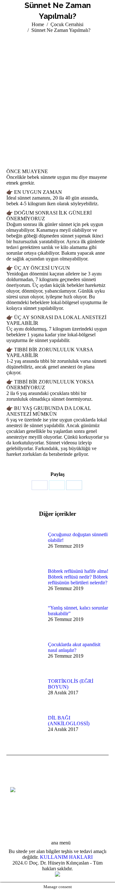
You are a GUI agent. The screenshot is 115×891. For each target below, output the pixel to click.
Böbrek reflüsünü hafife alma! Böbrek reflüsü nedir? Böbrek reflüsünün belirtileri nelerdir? (78, 576)
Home (38, 24)
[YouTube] (15, 808)
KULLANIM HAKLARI (66, 857)
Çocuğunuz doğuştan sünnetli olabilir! (78, 537)
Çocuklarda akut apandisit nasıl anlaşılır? (74, 647)
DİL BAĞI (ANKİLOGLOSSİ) (68, 720)
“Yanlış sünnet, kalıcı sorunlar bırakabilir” (78, 610)
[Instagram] (24, 808)
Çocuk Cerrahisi (66, 24)
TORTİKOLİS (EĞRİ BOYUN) (70, 684)
